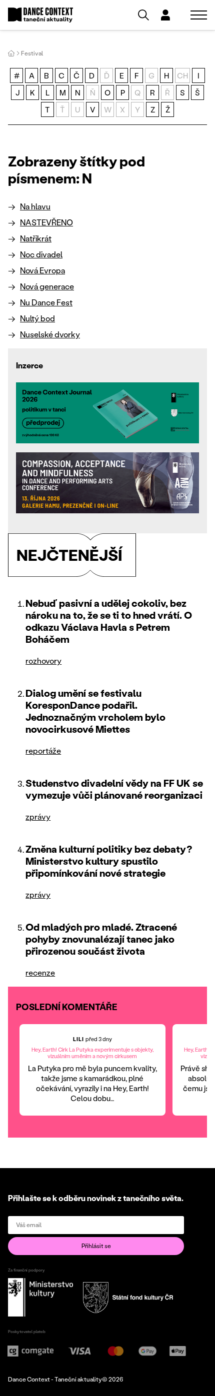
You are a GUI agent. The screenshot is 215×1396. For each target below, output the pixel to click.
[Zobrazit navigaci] (198, 15)
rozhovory (44, 660)
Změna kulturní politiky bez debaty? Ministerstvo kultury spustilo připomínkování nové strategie (109, 860)
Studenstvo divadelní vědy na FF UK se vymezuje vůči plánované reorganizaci (114, 788)
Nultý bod (37, 318)
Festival (32, 53)
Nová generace (47, 286)
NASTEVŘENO (46, 222)
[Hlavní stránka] (11, 53)
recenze (40, 972)
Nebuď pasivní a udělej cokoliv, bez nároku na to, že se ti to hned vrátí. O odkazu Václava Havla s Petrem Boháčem (109, 620)
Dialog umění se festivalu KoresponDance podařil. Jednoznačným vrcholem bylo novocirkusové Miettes (96, 710)
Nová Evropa (42, 270)
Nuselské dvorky (50, 334)
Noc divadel (41, 254)
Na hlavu (35, 206)
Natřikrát (36, 238)
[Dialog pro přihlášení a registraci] (165, 15)
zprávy (38, 816)
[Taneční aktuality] (40, 15)
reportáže (43, 750)
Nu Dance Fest (46, 302)
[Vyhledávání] (143, 15)
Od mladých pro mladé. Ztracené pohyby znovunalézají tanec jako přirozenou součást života (101, 938)
